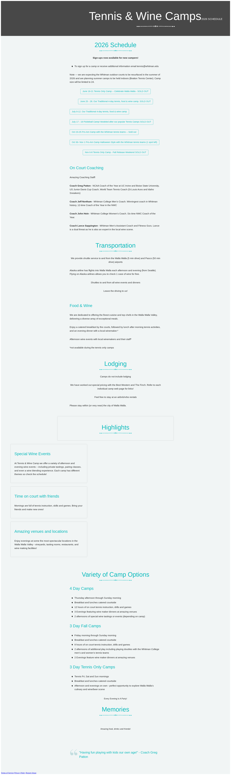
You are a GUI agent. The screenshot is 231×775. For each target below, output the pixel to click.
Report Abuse (31, 773)
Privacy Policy (19, 773)
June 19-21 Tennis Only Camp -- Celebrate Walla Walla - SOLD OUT (115, 91)
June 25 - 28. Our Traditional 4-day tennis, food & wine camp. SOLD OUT (115, 101)
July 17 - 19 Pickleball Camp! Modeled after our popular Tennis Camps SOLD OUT (111, 122)
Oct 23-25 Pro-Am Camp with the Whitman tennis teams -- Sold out (104, 132)
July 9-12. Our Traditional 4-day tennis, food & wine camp (99, 111)
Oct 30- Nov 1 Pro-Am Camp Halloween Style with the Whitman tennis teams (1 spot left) (114, 142)
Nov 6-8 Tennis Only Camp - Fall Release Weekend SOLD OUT (115, 152)
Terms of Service (7, 773)
